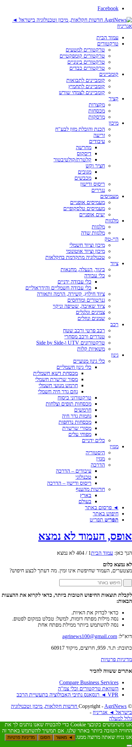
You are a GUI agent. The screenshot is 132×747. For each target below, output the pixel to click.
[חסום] (129, 746)
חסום (45, 737)
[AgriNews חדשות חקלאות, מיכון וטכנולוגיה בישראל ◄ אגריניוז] (66, 26)
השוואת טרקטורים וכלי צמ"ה (88, 688)
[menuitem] (59, 38)
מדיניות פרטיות (116, 659)
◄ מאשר (64, 737)
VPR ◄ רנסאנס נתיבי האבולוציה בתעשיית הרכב (67, 694)
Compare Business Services (88, 682)
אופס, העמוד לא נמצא (85, 536)
